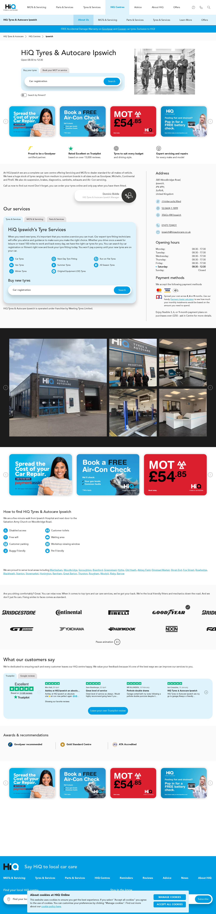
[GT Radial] (37, 629)
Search (111, 81)
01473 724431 (169, 225)
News (184, 878)
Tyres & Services (161, 20)
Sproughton (85, 570)
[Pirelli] (100, 612)
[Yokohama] (87, 629)
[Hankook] (137, 629)
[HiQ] (14, 866)
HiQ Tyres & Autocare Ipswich (20, 20)
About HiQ (204, 878)
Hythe (121, 570)
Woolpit (104, 573)
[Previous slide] (5, 121)
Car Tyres (19, 259)
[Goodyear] (150, 612)
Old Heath (130, 570)
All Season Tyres (107, 265)
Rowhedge (201, 570)
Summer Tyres (64, 265)
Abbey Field (144, 570)
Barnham (57, 573)
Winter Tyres (21, 271)
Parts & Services (135, 20)
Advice (167, 878)
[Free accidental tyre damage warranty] (168, 607)
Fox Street (188, 570)
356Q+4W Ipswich (171, 215)
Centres (34, 36)
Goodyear (107, 29)
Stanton (20, 573)
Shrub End (176, 570)
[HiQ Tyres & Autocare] (10, 7)
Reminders (126, 878)
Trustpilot (10, 676)
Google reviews (27, 676)
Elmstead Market (161, 570)
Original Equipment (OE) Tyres (71, 271)
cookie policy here (51, 906)
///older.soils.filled (171, 201)
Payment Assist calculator (182, 299)
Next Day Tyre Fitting (67, 259)
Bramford (98, 570)
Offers (204, 20)
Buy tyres (30, 70)
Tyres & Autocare (13, 36)
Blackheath (9, 573)
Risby (113, 573)
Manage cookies (170, 897)
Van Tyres (19, 265)
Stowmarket (32, 573)
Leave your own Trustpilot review (108, 710)
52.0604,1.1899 (170, 208)
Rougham (94, 573)
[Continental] (50, 612)
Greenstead (110, 570)
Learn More (186, 20)
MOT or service (55, 70)
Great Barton (70, 573)
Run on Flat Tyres (108, 259)
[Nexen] (187, 629)
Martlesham (56, 570)
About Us (83, 20)
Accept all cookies (170, 904)
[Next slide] (210, 121)
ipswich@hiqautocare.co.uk (176, 232)
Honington (45, 573)
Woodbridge (70, 570)
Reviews (148, 878)
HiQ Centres (102, 878)
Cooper (122, 29)
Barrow (120, 573)
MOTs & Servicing (107, 20)
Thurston (83, 573)
